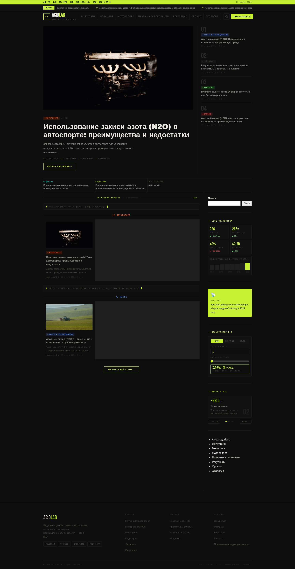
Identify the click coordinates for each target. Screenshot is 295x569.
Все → (197, 198)
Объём (242, 341)
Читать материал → (60, 166)
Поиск (212, 198)
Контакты (219, 538)
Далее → (246, 422)
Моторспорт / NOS (135, 526)
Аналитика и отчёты (181, 526)
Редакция (219, 532)
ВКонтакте (79, 544)
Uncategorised (221, 439)
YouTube (64, 544)
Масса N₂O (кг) (218, 347)
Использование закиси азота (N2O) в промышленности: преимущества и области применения (128, 8)
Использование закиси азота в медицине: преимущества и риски (219, 8)
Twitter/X (95, 544)
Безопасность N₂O (180, 521)
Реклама (219, 526)
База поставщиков (180, 532)
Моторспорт (126, 16)
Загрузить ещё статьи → (121, 369)
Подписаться (242, 17)
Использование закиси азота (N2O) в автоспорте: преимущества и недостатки (116, 131)
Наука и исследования (153, 16)
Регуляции (180, 16)
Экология (212, 16)
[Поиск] (226, 16)
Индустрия (88, 16)
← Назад (214, 422)
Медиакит (175, 538)
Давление (229, 341)
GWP (217, 341)
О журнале (220, 521)
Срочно (196, 16)
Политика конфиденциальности (231, 544)
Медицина (107, 16)
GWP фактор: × (219, 357)
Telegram (50, 544)
